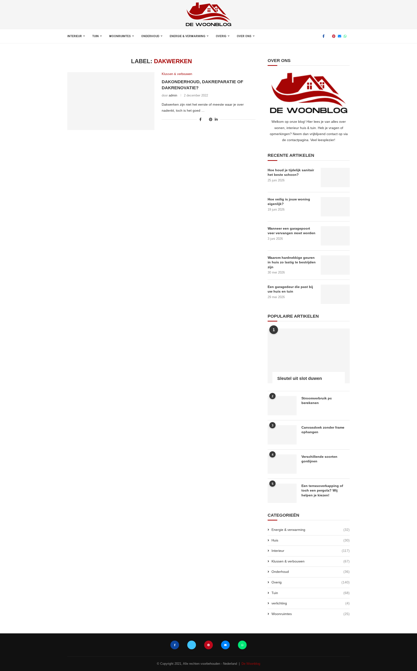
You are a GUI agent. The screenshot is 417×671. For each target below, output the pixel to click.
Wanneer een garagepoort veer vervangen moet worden (291, 230)
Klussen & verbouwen (310, 561)
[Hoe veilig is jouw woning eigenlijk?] (335, 206)
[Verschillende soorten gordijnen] (282, 464)
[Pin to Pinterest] (210, 119)
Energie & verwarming (187, 36)
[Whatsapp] (345, 36)
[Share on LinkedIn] (216, 119)
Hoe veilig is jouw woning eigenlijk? (289, 201)
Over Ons (244, 36)
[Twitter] (328, 36)
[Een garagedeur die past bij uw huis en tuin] (335, 294)
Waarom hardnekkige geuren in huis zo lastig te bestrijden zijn (292, 262)
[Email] (339, 36)
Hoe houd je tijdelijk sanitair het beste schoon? (291, 172)
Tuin (95, 36)
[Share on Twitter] (205, 119)
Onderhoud (150, 36)
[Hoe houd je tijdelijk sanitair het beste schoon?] (335, 177)
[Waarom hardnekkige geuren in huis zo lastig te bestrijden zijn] (335, 265)
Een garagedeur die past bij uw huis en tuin (290, 289)
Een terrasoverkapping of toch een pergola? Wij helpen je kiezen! (322, 490)
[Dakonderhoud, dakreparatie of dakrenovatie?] (110, 101)
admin (173, 95)
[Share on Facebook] (200, 119)
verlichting (310, 603)
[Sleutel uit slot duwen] (309, 356)
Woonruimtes (120, 36)
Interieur (74, 36)
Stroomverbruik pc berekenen (316, 400)
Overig (221, 36)
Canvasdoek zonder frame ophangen (322, 429)
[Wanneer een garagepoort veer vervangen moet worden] (335, 236)
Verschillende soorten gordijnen (319, 459)
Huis (310, 540)
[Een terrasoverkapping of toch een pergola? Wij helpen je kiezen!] (282, 493)
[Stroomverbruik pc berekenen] (282, 405)
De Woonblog (251, 663)
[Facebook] (323, 36)
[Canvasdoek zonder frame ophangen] (282, 435)
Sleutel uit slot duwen (299, 378)
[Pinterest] (333, 36)
